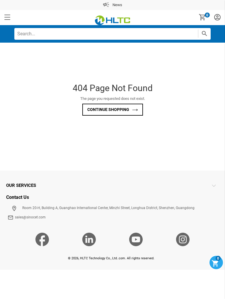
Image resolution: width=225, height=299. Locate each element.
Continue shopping (108, 109)
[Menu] (7, 17)
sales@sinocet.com (30, 217)
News (117, 5)
